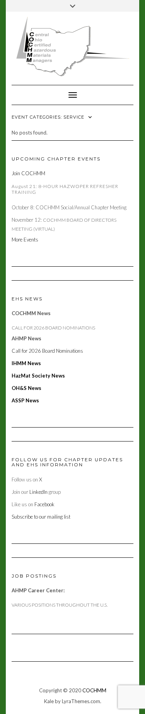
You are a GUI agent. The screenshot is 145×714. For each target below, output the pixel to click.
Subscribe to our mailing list (41, 517)
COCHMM (94, 690)
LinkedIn (38, 492)
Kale (49, 701)
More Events (25, 239)
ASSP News (25, 400)
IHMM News (26, 363)
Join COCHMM (28, 173)
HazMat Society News (38, 376)
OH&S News (26, 388)
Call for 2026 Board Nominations (53, 328)
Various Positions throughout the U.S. (59, 605)
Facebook (44, 504)
